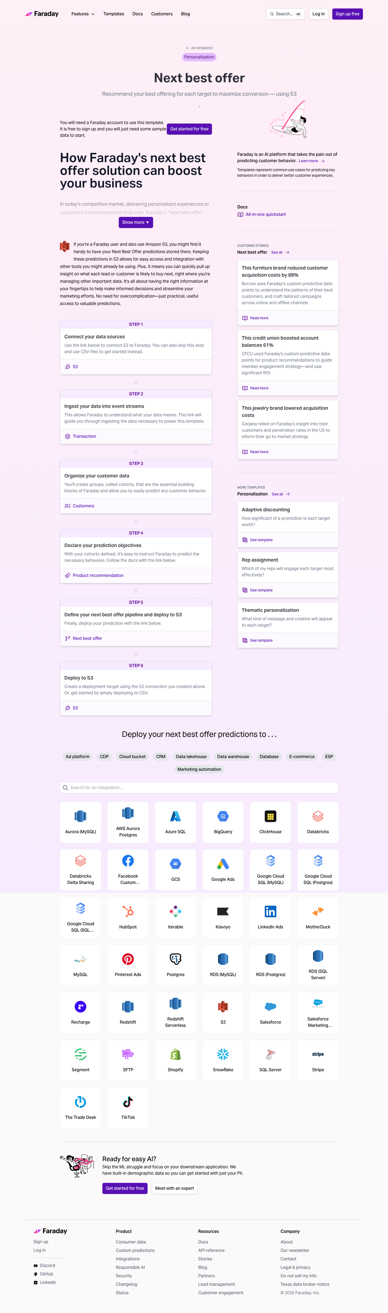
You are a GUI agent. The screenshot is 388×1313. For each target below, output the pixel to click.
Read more (259, 318)
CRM (160, 756)
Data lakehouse (191, 756)
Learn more (308, 160)
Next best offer (87, 638)
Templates (113, 14)
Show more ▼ (136, 222)
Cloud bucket (132, 756)
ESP (329, 756)
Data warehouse (233, 756)
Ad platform (77, 756)
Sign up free (347, 14)
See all (276, 252)
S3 (75, 367)
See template (261, 539)
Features (80, 14)
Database (269, 756)
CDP (104, 756)
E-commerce (302, 756)
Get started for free (189, 129)
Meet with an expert (174, 1188)
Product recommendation (98, 575)
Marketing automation (199, 769)
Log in (319, 14)
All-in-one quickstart (266, 214)
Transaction (84, 436)
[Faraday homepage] (42, 14)
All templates (202, 47)
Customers (162, 14)
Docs (138, 14)
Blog (185, 14)
